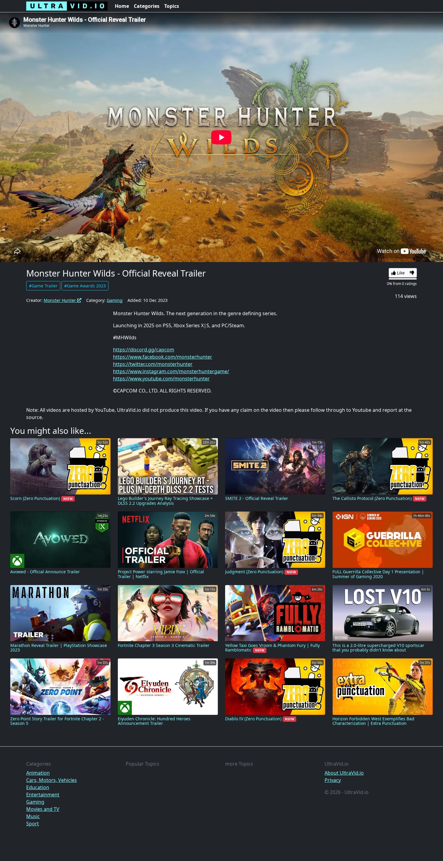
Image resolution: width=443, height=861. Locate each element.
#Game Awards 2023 (85, 286)
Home (122, 6)
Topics (171, 6)
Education (37, 787)
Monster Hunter (60, 300)
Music (33, 816)
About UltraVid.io (344, 773)
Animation (38, 773)
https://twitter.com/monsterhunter (153, 364)
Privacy (333, 780)
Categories (146, 6)
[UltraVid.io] (67, 6)
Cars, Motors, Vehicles (51, 780)
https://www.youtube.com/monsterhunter (161, 378)
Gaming (115, 300)
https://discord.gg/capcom (143, 349)
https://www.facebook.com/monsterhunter (162, 357)
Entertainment (42, 794)
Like (400, 273)
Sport (32, 823)
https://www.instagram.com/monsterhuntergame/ (171, 371)
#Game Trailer (43, 286)
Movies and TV (42, 809)
